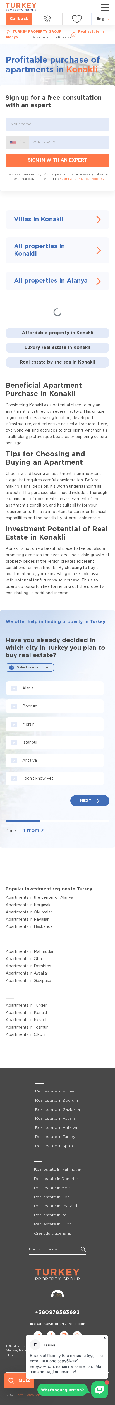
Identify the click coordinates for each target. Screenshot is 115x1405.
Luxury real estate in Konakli (57, 348)
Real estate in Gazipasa (57, 1109)
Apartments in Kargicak (28, 905)
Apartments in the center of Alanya (39, 897)
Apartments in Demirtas (28, 966)
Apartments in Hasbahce (29, 926)
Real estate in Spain (54, 1146)
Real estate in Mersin (54, 1188)
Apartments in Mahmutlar (30, 951)
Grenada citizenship (52, 1233)
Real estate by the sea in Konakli (57, 362)
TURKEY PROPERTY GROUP (37, 31)
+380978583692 (57, 1312)
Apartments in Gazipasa (28, 981)
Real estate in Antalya (56, 1127)
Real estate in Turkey (55, 1137)
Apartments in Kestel (26, 1020)
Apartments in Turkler (26, 1005)
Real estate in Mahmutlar (57, 1169)
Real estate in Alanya (55, 1091)
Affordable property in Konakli (58, 333)
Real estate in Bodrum (56, 1100)
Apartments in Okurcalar (29, 912)
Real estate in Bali (51, 1215)
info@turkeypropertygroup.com (57, 1323)
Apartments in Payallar (27, 919)
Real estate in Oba (52, 1197)
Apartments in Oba (24, 959)
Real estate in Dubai (53, 1224)
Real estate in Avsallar (56, 1118)
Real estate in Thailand (55, 1206)
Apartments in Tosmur (27, 1027)
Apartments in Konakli (27, 1012)
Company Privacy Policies (82, 178)
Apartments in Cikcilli (25, 1034)
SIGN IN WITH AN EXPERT (57, 160)
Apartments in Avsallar (27, 973)
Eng (100, 19)
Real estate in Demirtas (56, 1178)
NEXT (85, 800)
